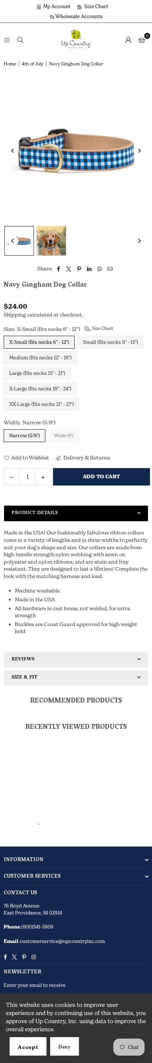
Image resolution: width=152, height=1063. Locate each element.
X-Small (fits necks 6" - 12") (39, 342)
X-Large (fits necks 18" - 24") (40, 389)
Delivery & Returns (86, 457)
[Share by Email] (110, 268)
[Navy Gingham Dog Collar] (19, 240)
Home (10, 63)
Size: (58, 328)
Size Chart (95, 6)
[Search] (20, 39)
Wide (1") (63, 435)
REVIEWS (22, 659)
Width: (29, 422)
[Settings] (128, 39)
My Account (56, 6)
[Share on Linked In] (89, 268)
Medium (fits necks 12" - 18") (40, 357)
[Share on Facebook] (58, 268)
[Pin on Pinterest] (79, 268)
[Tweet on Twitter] (69, 268)
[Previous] (12, 150)
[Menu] (7, 39)
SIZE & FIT (24, 677)
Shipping (15, 314)
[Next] (139, 150)
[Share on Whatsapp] (100, 268)
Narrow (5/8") (24, 435)
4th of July (33, 63)
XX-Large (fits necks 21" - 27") (41, 404)
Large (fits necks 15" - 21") (37, 373)
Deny (64, 1047)
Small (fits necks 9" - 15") (110, 342)
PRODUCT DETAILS (34, 513)
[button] (141, 39)
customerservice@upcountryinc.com (61, 941)
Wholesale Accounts (78, 16)
